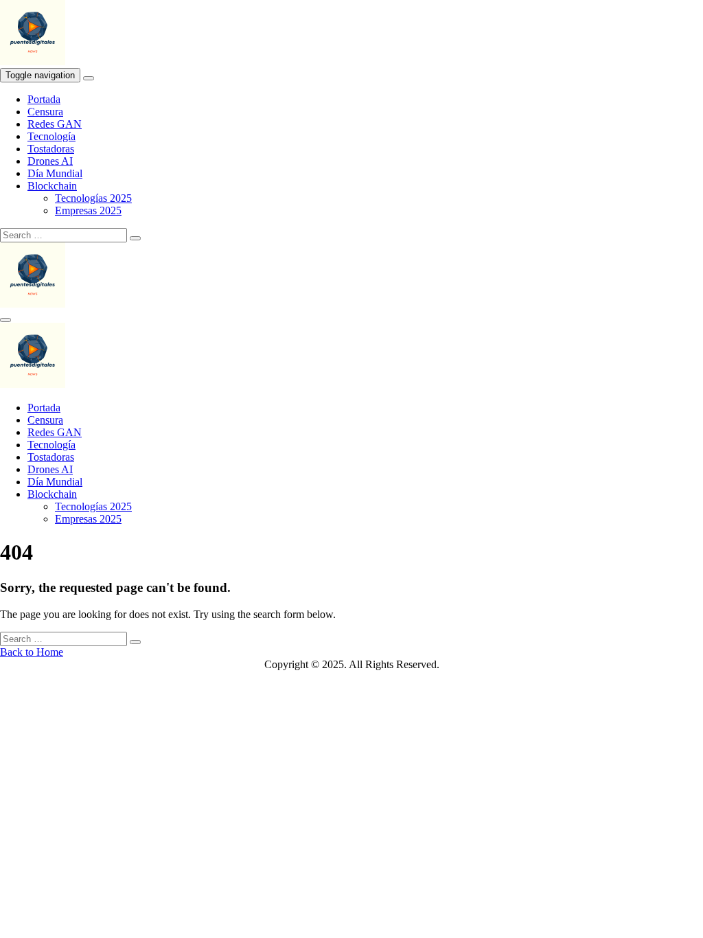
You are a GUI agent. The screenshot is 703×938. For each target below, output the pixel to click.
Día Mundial (54, 173)
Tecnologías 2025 (93, 198)
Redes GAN (54, 124)
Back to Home (31, 652)
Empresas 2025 (88, 210)
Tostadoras (50, 149)
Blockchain (52, 186)
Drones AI (50, 161)
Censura (45, 111)
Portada (43, 99)
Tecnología (51, 136)
